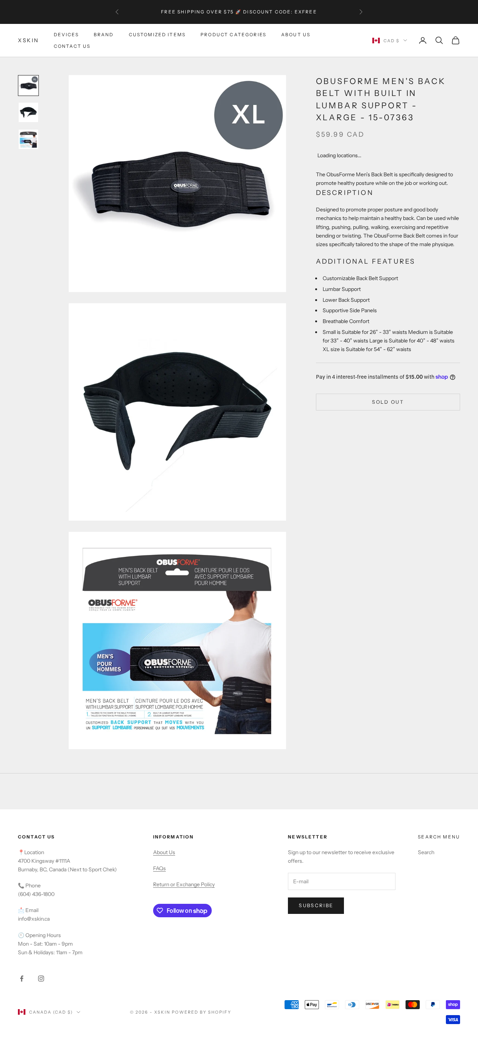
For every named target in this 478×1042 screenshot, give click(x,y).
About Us (295, 34)
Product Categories (233, 34)
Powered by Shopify (201, 1012)
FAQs (159, 868)
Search (426, 852)
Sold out (388, 401)
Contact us (72, 46)
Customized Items (157, 34)
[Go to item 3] (28, 139)
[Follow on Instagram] (41, 978)
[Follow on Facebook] (21, 978)
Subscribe (316, 905)
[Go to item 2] (28, 112)
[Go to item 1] (28, 85)
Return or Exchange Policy (184, 884)
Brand (104, 34)
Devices (66, 34)
